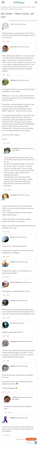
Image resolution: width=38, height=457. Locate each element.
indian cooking (14, 282)
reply (4, 41)
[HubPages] (19, 2)
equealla (12, 300)
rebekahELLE (14, 195)
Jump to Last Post (14, 20)
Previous (28, 442)
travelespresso (16, 148)
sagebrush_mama (15, 341)
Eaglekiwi (13, 366)
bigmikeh (13, 262)
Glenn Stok (13, 46)
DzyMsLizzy (13, 80)
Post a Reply (31, 439)
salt (11, 323)
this (17, 150)
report (7, 41)
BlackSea (13, 417)
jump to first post (21, 439)
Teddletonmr (15, 397)
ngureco (12, 237)
